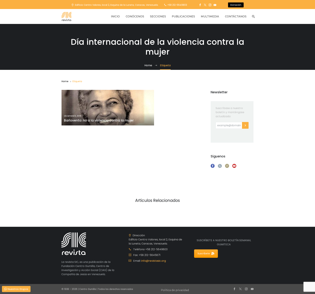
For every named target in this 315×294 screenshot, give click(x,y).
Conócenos (135, 16)
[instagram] (227, 166)
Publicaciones (183, 16)
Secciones (158, 16)
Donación (235, 5)
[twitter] (220, 166)
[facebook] (213, 166)
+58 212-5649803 (177, 5)
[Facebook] (200, 5)
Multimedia (210, 16)
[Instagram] (210, 5)
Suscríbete (204, 253)
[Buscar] (253, 16)
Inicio (115, 16)
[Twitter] (205, 5)
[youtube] (234, 166)
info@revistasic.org (153, 261)
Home (65, 81)
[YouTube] (214, 5)
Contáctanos (235, 16)
